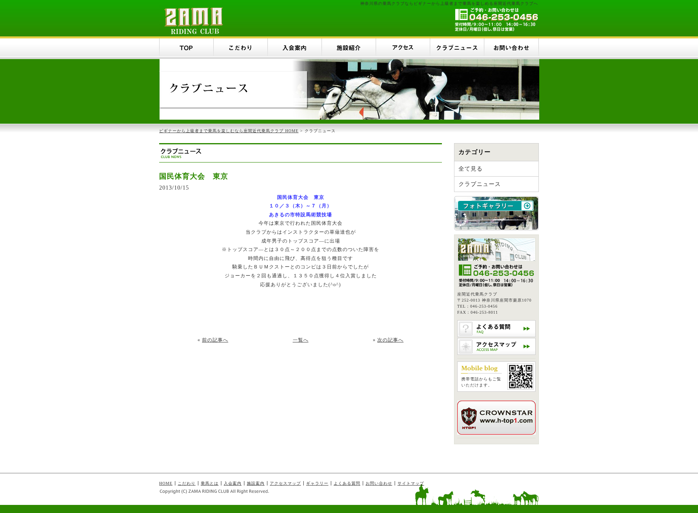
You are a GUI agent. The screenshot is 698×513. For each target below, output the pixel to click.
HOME (165, 483)
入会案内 (233, 483)
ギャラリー (317, 483)
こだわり (187, 483)
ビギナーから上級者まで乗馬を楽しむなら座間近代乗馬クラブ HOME (229, 131)
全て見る (470, 169)
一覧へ (301, 340)
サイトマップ (410, 483)
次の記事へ (390, 340)
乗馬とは (210, 483)
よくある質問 (347, 483)
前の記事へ (215, 340)
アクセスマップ (285, 483)
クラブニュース (479, 184)
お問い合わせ (379, 483)
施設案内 (256, 483)
